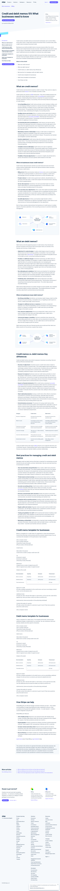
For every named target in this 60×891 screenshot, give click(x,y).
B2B (32, 94)
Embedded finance (35, 826)
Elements (18, 834)
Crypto (17, 831)
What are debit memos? (7, 45)
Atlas (17, 819)
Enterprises (33, 818)
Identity (18, 837)
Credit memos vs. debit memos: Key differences (7, 47)
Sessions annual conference (51, 824)
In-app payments (34, 831)
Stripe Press (47, 845)
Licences (47, 831)
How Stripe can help (6, 60)
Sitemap (47, 832)
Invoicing (18, 839)
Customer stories (49, 819)
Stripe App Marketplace (36, 862)
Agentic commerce (35, 821)
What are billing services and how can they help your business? (31, 769)
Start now (5, 800)
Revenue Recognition (20, 852)
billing (35, 445)
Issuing (17, 841)
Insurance (33, 847)
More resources (6, 6)
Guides (46, 818)
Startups (33, 819)
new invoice (30, 254)
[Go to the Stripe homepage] (3, 816)
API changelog (34, 875)
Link (17, 842)
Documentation (34, 870)
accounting (41, 96)
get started (36, 739)
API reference (34, 871)
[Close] (57, 884)
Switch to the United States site (37, 888)
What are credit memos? (7, 42)
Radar (17, 851)
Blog (46, 821)
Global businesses (34, 829)
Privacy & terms (48, 826)
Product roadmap (49, 840)
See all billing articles (6, 771)
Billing (12, 6)
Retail (32, 856)
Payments (18, 847)
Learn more (48, 22)
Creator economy (34, 841)
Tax (17, 856)
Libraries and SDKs (34, 876)
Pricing (34, 2)
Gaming (32, 844)
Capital (17, 824)
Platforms (33, 836)
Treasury (18, 859)
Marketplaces (34, 833)
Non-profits (33, 851)
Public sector (33, 854)
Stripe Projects (34, 878)
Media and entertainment (36, 849)
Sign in (46, 2)
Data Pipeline (19, 833)
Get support (47, 852)
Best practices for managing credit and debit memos (8, 51)
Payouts (18, 849)
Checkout (18, 826)
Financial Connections (20, 836)
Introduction (4, 40)
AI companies (33, 839)
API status (33, 873)
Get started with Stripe (8, 20)
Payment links (19, 846)
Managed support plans (50, 853)
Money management (35, 834)
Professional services (35, 852)
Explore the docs (49, 798)
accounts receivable (34, 116)
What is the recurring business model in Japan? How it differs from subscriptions (35, 772)
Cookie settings (48, 834)
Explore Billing (34, 800)
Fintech (32, 842)
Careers (47, 842)
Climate (18, 828)
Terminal (18, 857)
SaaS (32, 837)
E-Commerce (33, 824)
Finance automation (35, 828)
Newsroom (47, 844)
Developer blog (34, 879)
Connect (18, 829)
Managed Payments (20, 844)
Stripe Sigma (19, 854)
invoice (26, 91)
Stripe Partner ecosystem (36, 863)
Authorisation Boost (20, 821)
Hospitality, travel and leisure (37, 846)
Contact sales (53, 2)
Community (47, 823)
